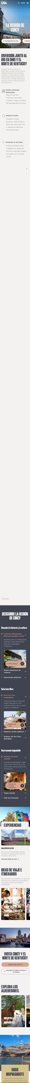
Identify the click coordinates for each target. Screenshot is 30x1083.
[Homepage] (4, 4)
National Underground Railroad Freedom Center (14, 635)
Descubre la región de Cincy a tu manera (16, 971)
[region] (15, 383)
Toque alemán (9, 793)
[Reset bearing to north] (27, 173)
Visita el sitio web (14, 964)
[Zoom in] (27, 169)
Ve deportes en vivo (11, 41)
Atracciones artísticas (12, 677)
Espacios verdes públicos (14, 732)
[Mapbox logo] (5, 599)
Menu (23, 3)
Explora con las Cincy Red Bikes (12, 737)
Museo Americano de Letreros (12, 671)
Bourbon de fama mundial (11, 758)
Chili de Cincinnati (11, 798)
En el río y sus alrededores (9, 696)
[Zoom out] (27, 171)
